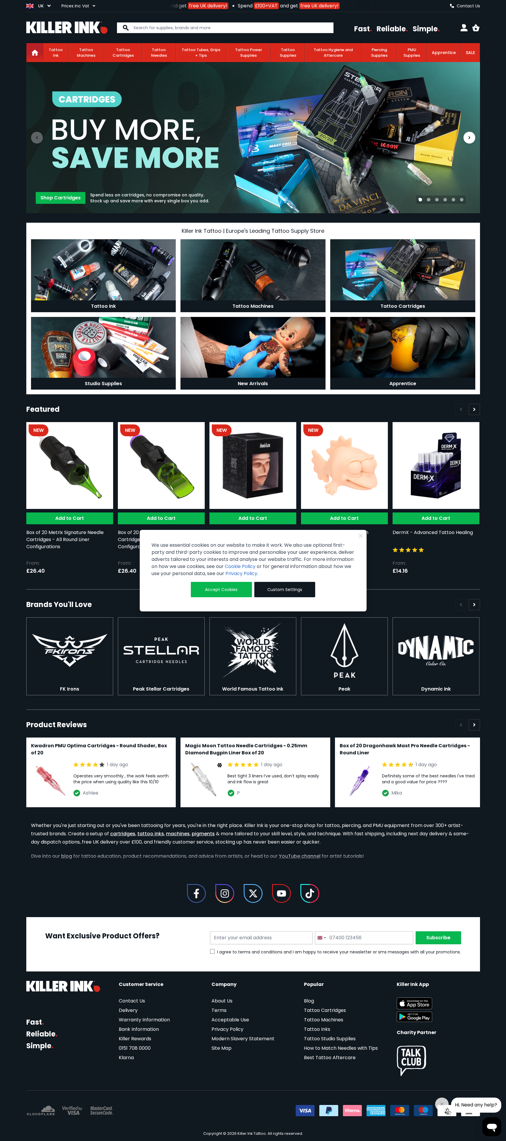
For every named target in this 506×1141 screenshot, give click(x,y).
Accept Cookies (221, 590)
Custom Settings (284, 590)
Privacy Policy (241, 573)
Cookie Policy (240, 566)
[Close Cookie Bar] (360, 535)
